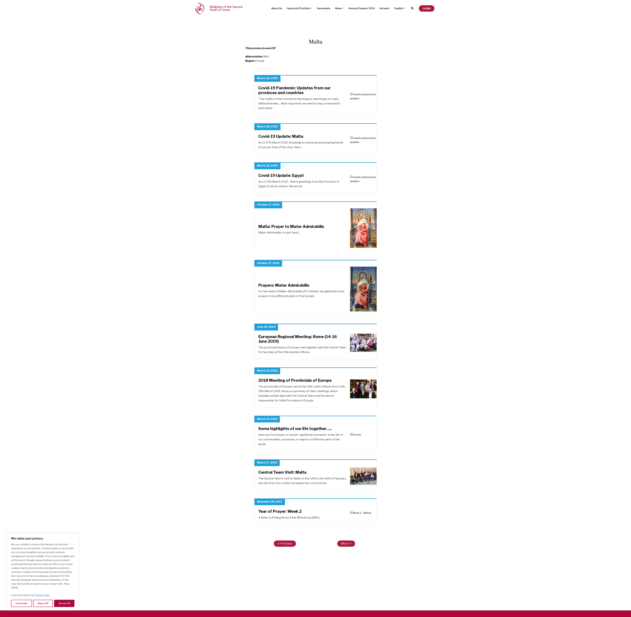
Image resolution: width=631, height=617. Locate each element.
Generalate (323, 8)
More (345, 543)
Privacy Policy (42, 595)
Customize (21, 603)
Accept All (64, 603)
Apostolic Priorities (298, 8)
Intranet (384, 8)
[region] (43, 571)
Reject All (43, 603)
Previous (286, 543)
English (398, 8)
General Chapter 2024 (361, 8)
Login (426, 8)
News (338, 8)
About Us (276, 8)
